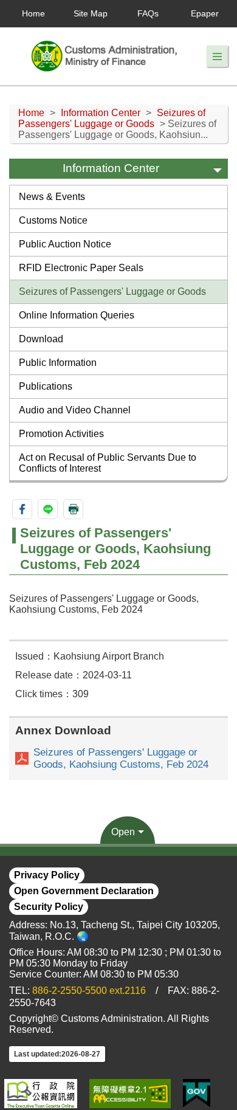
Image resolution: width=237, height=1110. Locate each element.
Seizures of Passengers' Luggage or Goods (111, 118)
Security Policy (48, 906)
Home (33, 13)
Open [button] (123, 832)
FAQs (148, 13)
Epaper (205, 13)
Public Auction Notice (65, 244)
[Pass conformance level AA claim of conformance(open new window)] (130, 1093)
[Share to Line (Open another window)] (48, 509)
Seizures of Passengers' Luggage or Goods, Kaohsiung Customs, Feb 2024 (120, 758)
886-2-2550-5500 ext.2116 (89, 990)
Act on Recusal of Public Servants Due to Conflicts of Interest (107, 463)
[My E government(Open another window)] (196, 1093)
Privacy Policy (47, 875)
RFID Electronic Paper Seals (81, 268)
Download (41, 339)
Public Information (58, 362)
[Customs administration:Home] (108, 56)
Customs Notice (53, 220)
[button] (217, 56)
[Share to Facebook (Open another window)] (22, 509)
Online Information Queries (76, 315)
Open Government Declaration (84, 891)
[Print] (73, 509)
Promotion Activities (61, 434)
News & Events (52, 196)
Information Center (100, 113)
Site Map (91, 13)
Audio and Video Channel (75, 410)
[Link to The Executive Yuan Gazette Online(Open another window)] (40, 1093)
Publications (45, 386)
